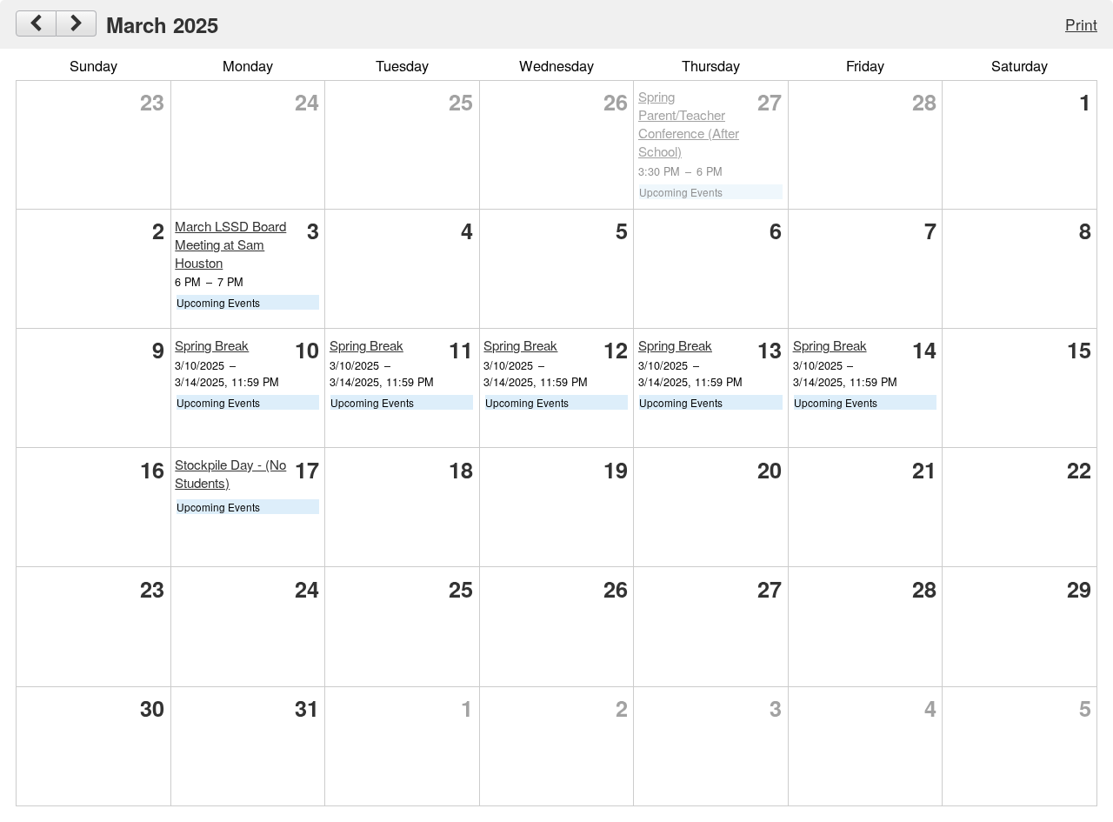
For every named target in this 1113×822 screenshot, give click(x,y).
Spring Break (212, 345)
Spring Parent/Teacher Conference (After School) (688, 123)
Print (1081, 24)
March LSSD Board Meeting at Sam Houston (230, 244)
